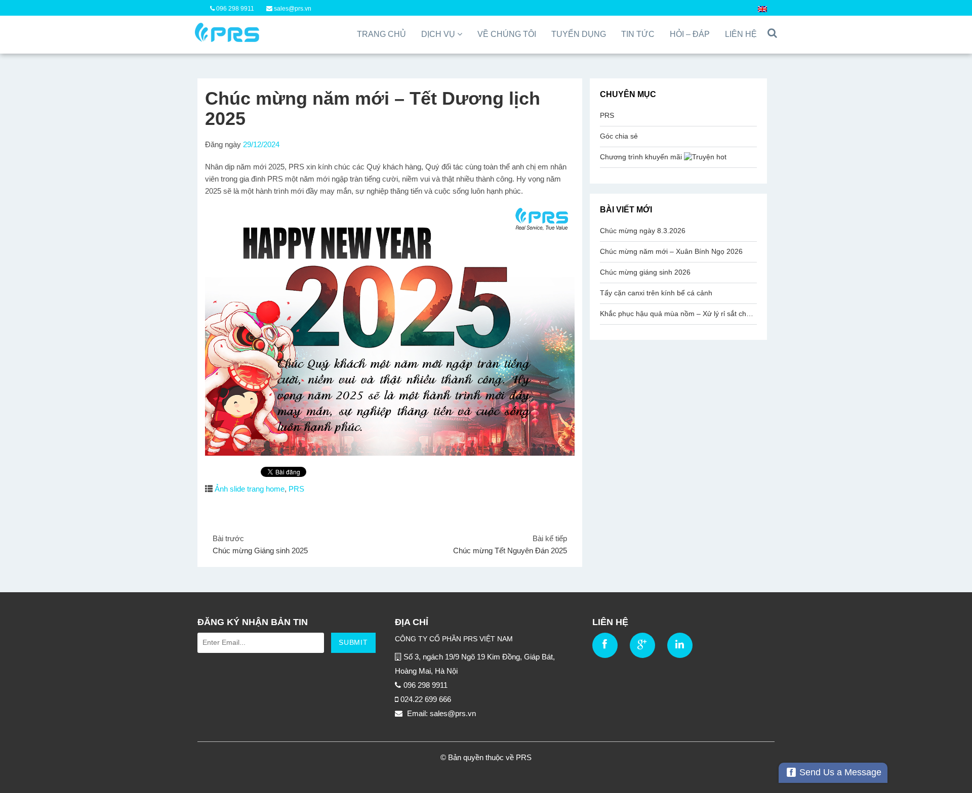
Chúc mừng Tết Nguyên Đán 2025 (510, 550)
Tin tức (638, 34)
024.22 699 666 (425, 699)
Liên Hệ (741, 34)
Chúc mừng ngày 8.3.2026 (642, 231)
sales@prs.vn (291, 8)
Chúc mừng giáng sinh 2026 (645, 272)
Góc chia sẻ (619, 136)
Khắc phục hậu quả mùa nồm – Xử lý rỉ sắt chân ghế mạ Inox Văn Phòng (678, 314)
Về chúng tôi (506, 34)
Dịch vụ (439, 34)
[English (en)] (762, 9)
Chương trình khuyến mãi (642, 157)
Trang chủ (381, 34)
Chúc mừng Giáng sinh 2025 (260, 550)
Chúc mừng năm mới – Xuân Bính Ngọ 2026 (671, 251)
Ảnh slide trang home (250, 488)
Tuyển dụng (578, 34)
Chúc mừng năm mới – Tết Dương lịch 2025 (372, 108)
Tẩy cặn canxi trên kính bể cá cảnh (656, 293)
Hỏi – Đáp (690, 34)
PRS (296, 488)
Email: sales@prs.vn (440, 713)
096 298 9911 (234, 8)
